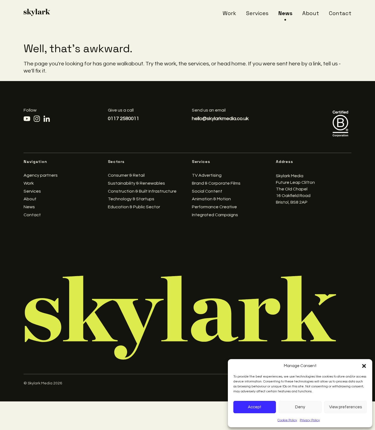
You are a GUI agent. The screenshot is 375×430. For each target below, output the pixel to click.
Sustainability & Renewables (136, 183)
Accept (254, 407)
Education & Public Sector (134, 207)
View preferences (345, 407)
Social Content (207, 191)
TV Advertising (207, 175)
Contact (340, 13)
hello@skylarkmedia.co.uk (220, 118)
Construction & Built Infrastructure (142, 191)
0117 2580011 (123, 118)
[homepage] (37, 12)
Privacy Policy (310, 420)
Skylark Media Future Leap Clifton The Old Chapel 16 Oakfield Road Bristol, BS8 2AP (295, 189)
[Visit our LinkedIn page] (46, 118)
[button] (364, 366)
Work (229, 13)
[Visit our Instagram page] (36, 118)
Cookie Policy (287, 420)
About (310, 13)
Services (257, 13)
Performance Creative (214, 207)
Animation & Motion (211, 199)
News (285, 13)
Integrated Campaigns (215, 215)
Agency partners (41, 175)
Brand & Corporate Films (216, 183)
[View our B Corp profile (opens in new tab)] (340, 123)
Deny (300, 407)
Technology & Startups (131, 199)
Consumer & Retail (126, 175)
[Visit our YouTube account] (27, 118)
